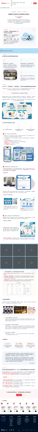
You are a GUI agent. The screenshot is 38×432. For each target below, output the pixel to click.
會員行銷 (17, 2)
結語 (12, 50)
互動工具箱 (11, 419)
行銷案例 (23, 2)
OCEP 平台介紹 (11, 418)
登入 (31, 3)
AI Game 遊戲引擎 (3, 419)
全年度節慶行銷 (27, 419)
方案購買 (34, 419)
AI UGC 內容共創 (3, 420)
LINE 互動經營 (19, 418)
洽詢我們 (19, 394)
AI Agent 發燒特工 (3, 418)
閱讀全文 (4, 411)
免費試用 (35, 3)
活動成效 (6, 50)
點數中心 (11, 423)
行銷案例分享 (4, 7)
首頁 (1, 7)
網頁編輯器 (11, 420)
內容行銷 (20, 2)
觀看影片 (17, 411)
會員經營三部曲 (2, 50)
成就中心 (11, 424)
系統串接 (19, 424)
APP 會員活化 (19, 419)
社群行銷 (14, 2)
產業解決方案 (19, 423)
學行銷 (12, 2)
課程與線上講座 (27, 420)
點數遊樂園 (24, 273)
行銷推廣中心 (11, 425)
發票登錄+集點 (9, 88)
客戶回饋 (9, 50)
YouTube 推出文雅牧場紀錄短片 (15, 325)
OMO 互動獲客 (19, 420)
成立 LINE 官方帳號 (27, 78)
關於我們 (34, 418)
